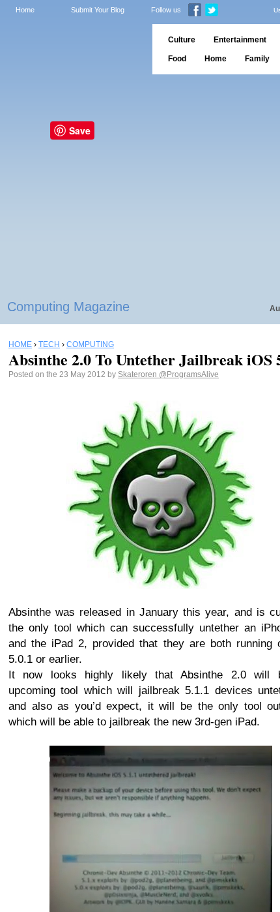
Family (257, 58)
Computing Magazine (68, 306)
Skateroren (138, 374)
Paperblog (72, 49)
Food (177, 58)
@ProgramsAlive (189, 374)
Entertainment (240, 39)
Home (25, 10)
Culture (181, 39)
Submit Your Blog (97, 10)
